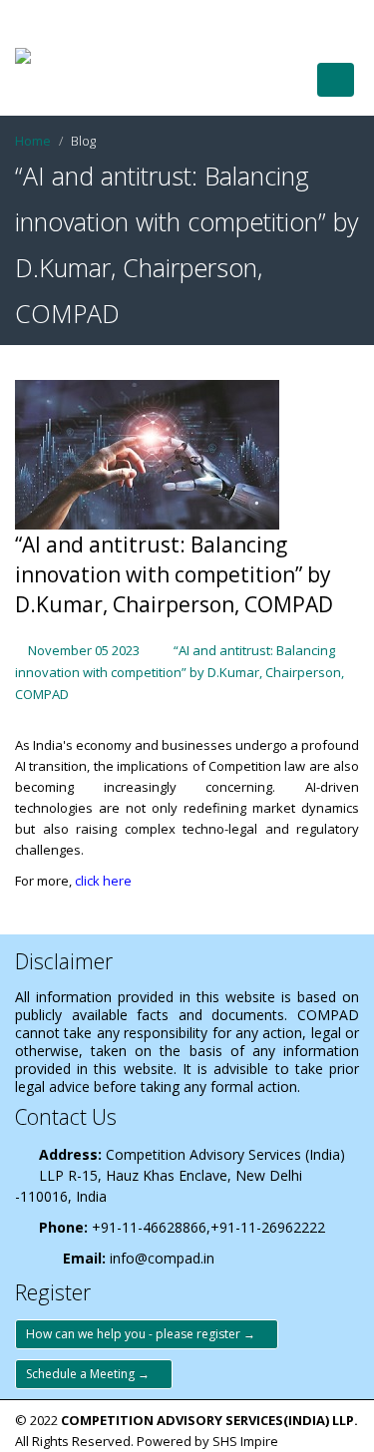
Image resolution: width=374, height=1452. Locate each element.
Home (33, 141)
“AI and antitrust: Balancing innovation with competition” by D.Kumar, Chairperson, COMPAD (179, 672)
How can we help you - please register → (146, 1333)
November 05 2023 (84, 650)
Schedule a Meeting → (94, 1373)
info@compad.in (162, 1258)
